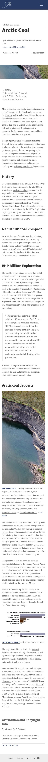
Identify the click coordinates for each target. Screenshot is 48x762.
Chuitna (24, 127)
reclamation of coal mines (29, 592)
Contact (20, 758)
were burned (36, 215)
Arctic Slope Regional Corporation (19, 655)
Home (11, 758)
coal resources (16, 118)
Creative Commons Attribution (16, 738)
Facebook (7, 53)
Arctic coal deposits (14, 99)
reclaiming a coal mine (23, 166)
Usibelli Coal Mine (27, 124)
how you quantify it (10, 541)
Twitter (15, 53)
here (33, 255)
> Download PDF (38, 53)
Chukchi (8, 115)
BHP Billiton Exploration (16, 96)
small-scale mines (20, 190)
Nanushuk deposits (10, 153)
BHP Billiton (27, 279)
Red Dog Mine (27, 582)
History (8, 89)
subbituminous (37, 671)
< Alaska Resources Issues (11, 25)
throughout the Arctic (28, 512)
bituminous (6, 681)
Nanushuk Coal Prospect (16, 93)
